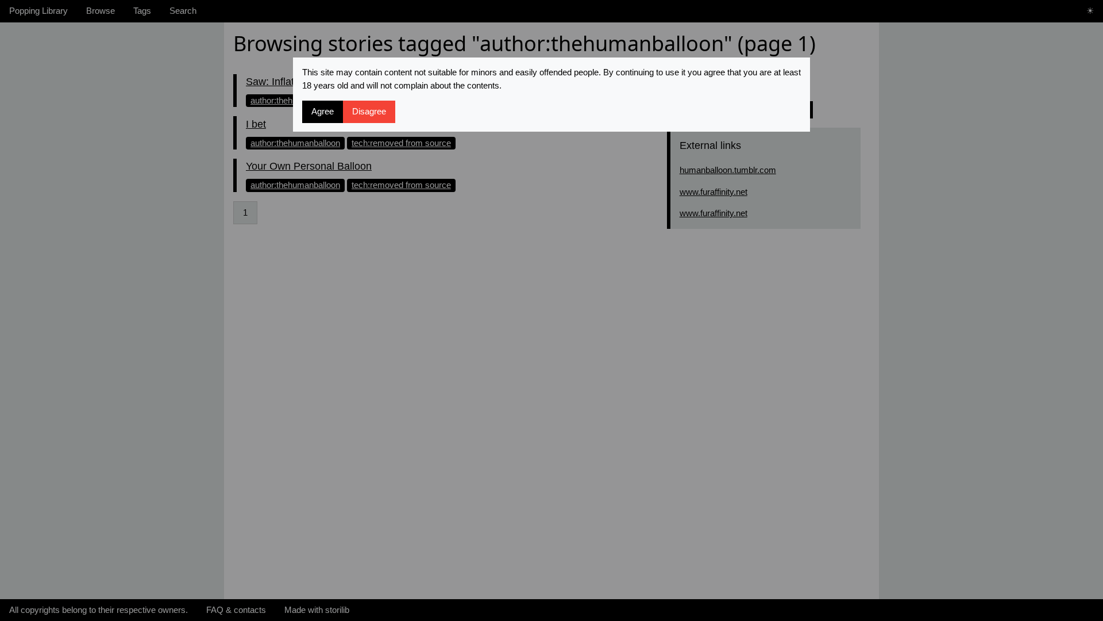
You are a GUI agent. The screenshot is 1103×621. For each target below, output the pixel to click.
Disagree (369, 111)
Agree (322, 111)
